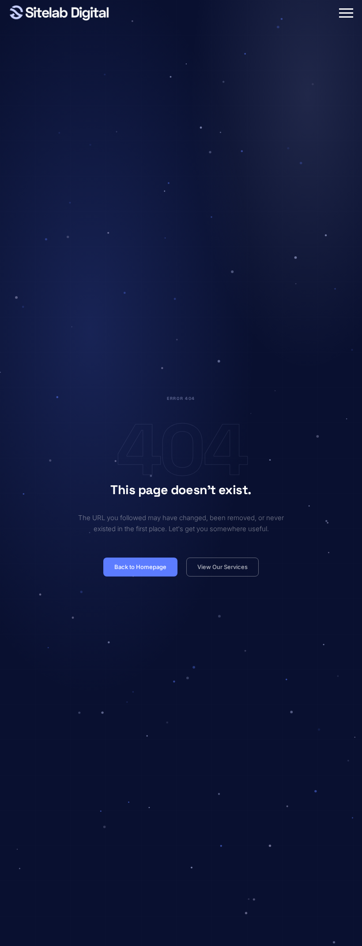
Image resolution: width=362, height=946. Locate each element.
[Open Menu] (346, 13)
